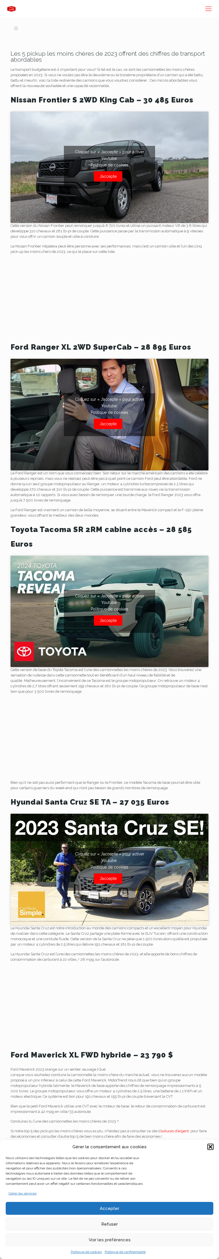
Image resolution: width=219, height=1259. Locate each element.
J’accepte (108, 176)
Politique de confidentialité (125, 1252)
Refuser (109, 1224)
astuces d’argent (175, 1131)
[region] (109, 299)
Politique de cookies (86, 1252)
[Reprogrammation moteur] (11, 8)
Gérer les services (22, 1193)
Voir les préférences (110, 1239)
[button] (210, 1147)
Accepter (109, 1208)
